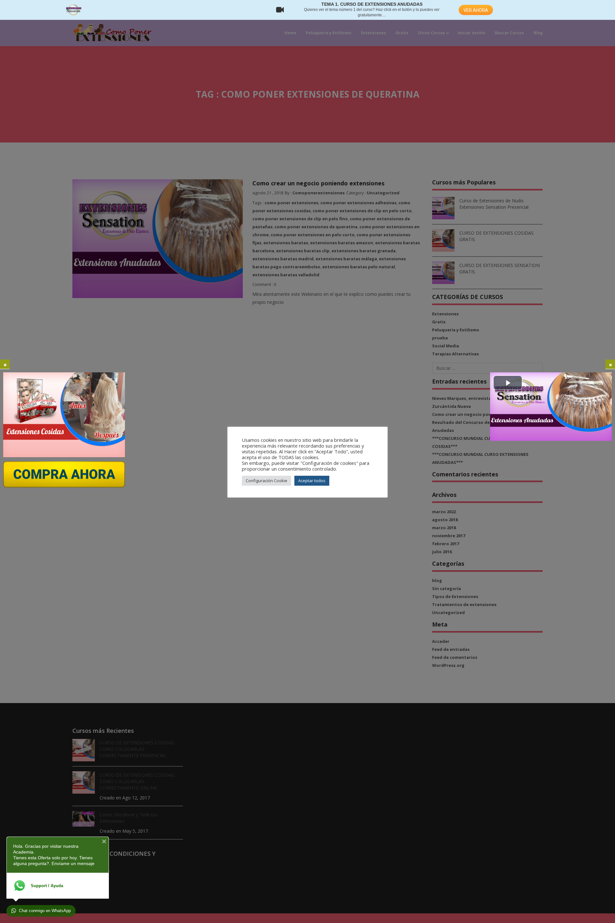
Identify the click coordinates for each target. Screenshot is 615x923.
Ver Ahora (475, 10)
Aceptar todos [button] (311, 480)
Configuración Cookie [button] (266, 480)
